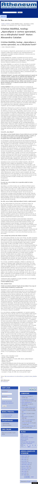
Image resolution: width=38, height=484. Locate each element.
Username (5, 391)
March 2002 (25, 469)
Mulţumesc (24, 396)
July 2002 (24, 474)
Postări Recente (7, 416)
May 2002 (24, 471)
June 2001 (24, 461)
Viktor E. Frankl (24, 436)
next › (32, 476)
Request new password (7, 403)
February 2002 (25, 468)
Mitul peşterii (25, 416)
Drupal (28, 481)
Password (4, 396)
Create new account (7, 401)
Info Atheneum (4, 381)
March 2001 (25, 456)
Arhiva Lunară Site (8, 415)
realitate (24, 410)
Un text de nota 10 (26, 422)
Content (8, 23)
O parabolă (23, 440)
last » (29, 446)
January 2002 (25, 466)
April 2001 (24, 457)
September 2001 (26, 462)
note (22, 434)
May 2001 (24, 459)
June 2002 (24, 473)
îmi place (24, 413)
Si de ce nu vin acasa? (27, 419)
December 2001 (26, 464)
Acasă (2, 23)
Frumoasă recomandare (28, 426)
